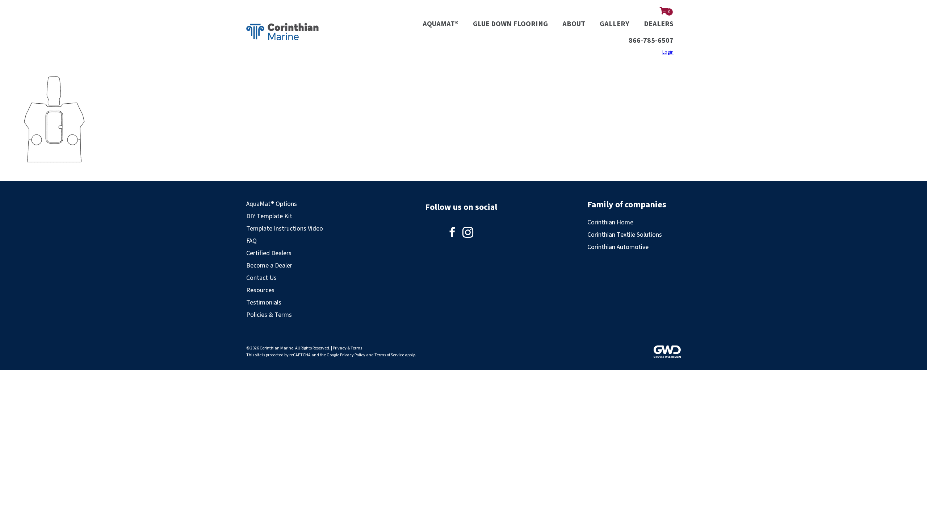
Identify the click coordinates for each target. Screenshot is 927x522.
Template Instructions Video (284, 228)
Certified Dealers (268, 253)
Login (668, 52)
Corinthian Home (610, 222)
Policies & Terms (269, 314)
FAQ (251, 240)
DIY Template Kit (269, 216)
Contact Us (261, 277)
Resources (260, 290)
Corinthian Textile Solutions (624, 234)
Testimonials (263, 302)
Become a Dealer (269, 265)
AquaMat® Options (271, 203)
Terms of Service (389, 355)
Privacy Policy (352, 355)
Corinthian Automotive (618, 247)
